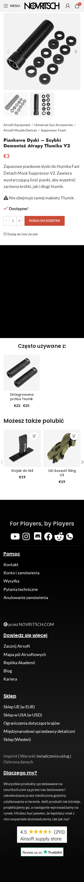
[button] (34, 436)
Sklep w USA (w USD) (23, 714)
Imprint (11, 756)
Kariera (10, 678)
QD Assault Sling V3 (62, 473)
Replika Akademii (19, 662)
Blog (8, 670)
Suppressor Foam (53, 130)
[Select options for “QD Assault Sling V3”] (74, 436)
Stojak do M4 (22, 470)
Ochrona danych (18, 761)
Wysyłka (11, 580)
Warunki (28, 756)
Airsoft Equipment (17, 125)
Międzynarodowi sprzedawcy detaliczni (39, 731)
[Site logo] (42, 5)
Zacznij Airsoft (17, 646)
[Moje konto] (67, 6)
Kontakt (11, 564)
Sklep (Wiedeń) (17, 739)
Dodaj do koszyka (44, 220)
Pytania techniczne (21, 589)
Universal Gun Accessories (53, 125)
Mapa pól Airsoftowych (25, 654)
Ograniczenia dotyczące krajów (32, 723)
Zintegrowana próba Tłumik (22, 397)
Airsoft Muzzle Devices (20, 130)
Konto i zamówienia (21, 572)
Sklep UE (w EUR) (19, 706)
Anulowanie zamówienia (26, 597)
